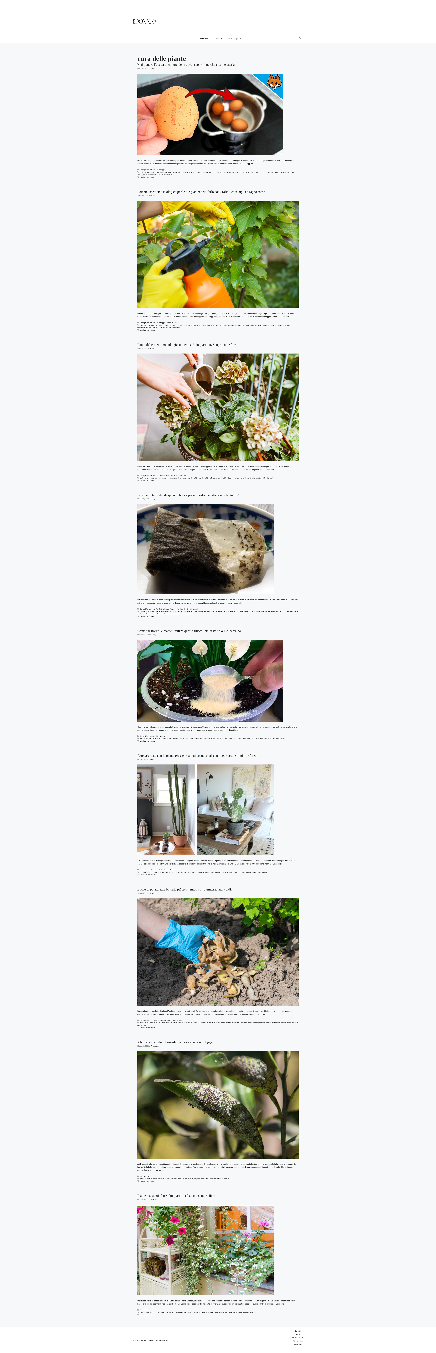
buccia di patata (214, 1023)
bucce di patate (159, 1023)
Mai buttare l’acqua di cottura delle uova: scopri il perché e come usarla (186, 64)
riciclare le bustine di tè (273, 611)
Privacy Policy (298, 1341)
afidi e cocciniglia (146, 1179)
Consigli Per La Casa (147, 170)
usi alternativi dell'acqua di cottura (160, 175)
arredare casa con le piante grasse (184, 872)
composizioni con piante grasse (209, 872)
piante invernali (219, 1312)
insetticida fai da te (207, 325)
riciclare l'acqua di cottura (269, 172)
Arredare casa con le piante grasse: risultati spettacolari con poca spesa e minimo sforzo (197, 755)
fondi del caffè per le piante (207, 478)
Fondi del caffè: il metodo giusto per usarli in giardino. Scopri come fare (186, 344)
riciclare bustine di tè (256, 611)
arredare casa (145, 872)
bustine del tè (155, 611)
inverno (204, 1312)
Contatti (298, 1331)
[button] (300, 38)
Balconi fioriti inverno (147, 1312)
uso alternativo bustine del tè (163, 614)
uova (145, 175)
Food (217, 38)
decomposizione (259, 1023)
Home (298, 1334)
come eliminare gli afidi (161, 1179)
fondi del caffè (192, 478)
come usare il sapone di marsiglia (152, 325)
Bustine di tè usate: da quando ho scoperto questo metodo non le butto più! (188, 495)
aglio (164, 738)
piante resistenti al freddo (247, 1312)
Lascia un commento (147, 177)
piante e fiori (268, 738)
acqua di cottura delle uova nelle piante (187, 172)
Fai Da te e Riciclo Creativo (166, 475)
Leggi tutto (250, 164)
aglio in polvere (172, 738)
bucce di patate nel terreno (175, 1023)
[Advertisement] (250, 18)
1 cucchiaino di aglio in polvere (151, 738)
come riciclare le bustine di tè (203, 611)
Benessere (204, 38)
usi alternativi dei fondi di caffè (262, 478)
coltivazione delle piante (164, 1312)
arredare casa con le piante (161, 872)
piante (257, 172)
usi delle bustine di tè (144, 614)
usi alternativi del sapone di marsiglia (166, 327)
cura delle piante (208, 172)
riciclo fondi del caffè (243, 478)
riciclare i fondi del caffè (226, 478)
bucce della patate (146, 1023)
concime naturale (150, 478)
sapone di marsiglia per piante (273, 325)
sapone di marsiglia (227, 325)
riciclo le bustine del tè (290, 611)
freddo (189, 1312)
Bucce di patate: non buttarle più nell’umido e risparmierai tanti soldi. (184, 889)
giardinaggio (196, 1312)
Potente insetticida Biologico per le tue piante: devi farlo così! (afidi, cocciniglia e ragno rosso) (201, 192)
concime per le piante (165, 478)
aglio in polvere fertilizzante (189, 738)
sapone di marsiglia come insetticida (248, 325)
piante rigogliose (279, 738)
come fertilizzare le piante (230, 1023)
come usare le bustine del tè (225, 611)
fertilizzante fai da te (231, 172)
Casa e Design (232, 38)
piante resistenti (231, 1312)
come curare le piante (207, 738)
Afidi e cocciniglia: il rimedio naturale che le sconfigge (174, 1042)
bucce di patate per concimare (197, 1023)
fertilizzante (219, 172)
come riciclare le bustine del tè (181, 611)
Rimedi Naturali (171, 323)
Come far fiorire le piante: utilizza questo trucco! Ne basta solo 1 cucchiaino (189, 631)
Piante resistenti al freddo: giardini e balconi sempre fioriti (177, 1195)
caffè (142, 478)
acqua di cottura (146, 172)
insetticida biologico (193, 325)
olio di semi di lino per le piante (194, 1179)
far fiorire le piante (235, 738)
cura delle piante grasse (242, 872)
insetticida (181, 325)
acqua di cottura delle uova (162, 172)
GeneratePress (162, 1340)
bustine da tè (144, 611)
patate (289, 1023)
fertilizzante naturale (246, 172)
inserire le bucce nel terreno (276, 1023)
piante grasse (262, 872)
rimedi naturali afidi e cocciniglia (217, 1179)
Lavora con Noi (297, 1338)
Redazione (298, 1344)
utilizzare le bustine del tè (184, 614)
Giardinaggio (160, 170)
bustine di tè (165, 611)
